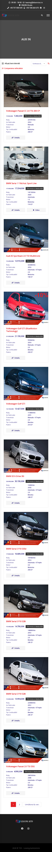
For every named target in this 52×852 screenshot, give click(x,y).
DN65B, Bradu (26, 5)
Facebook (21, 828)
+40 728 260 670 (32, 8)
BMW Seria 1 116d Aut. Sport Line (21, 183)
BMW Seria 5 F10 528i (16, 621)
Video (37, 210)
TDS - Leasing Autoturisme (29, 848)
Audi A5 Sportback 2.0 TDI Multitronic (23, 256)
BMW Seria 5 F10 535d (16, 548)
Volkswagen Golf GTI (15, 403)
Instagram (28, 828)
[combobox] (38, 63)
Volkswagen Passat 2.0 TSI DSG (20, 766)
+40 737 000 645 (15, 8)
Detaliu (17, 138)
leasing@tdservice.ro (34, 2)
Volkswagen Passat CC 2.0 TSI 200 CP (23, 111)
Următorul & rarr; (32, 804)
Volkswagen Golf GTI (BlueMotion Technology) (21, 329)
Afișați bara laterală (12, 63)
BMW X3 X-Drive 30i (15, 476)
